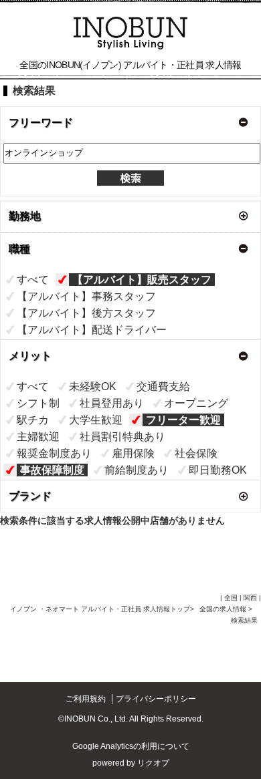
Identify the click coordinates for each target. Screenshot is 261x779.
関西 (250, 597)
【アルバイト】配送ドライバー (92, 329)
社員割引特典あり (122, 436)
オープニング (196, 403)
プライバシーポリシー (156, 699)
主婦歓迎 (38, 436)
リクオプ (153, 763)
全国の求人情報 (223, 609)
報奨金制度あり (54, 453)
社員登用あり (112, 403)
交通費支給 (163, 386)
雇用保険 (133, 453)
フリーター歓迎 (183, 420)
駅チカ (33, 420)
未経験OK (92, 386)
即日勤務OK (218, 470)
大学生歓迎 (95, 420)
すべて (33, 279)
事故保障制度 (52, 470)
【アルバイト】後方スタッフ (86, 313)
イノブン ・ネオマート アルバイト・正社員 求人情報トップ (100, 609)
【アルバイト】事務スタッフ (86, 296)
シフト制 (38, 403)
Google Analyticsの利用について (130, 746)
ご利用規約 (86, 699)
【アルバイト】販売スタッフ (141, 279)
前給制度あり (136, 470)
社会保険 (196, 453)
